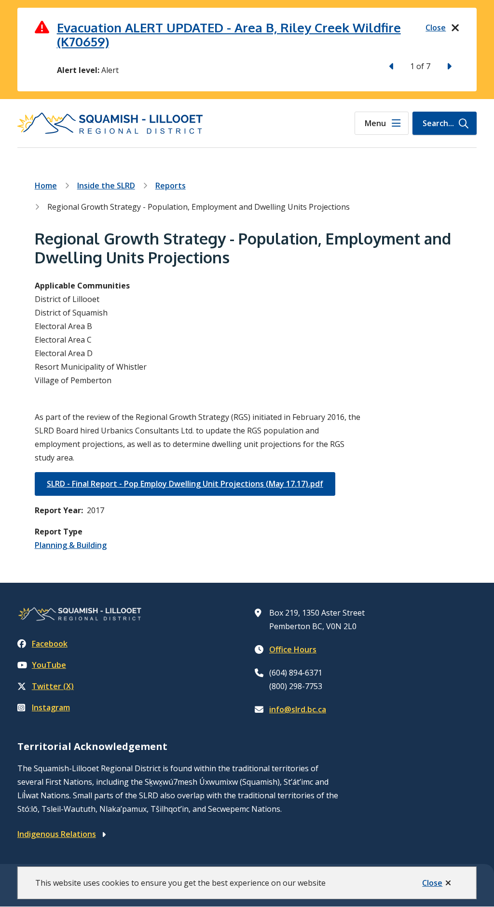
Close (432, 883)
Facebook (50, 643)
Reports (170, 185)
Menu (375, 123)
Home (46, 185)
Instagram (51, 707)
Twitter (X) (53, 686)
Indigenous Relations (56, 834)
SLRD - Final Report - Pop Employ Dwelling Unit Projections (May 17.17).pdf (185, 483)
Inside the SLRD (106, 185)
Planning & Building (71, 545)
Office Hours (292, 649)
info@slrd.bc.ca (297, 709)
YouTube (49, 665)
